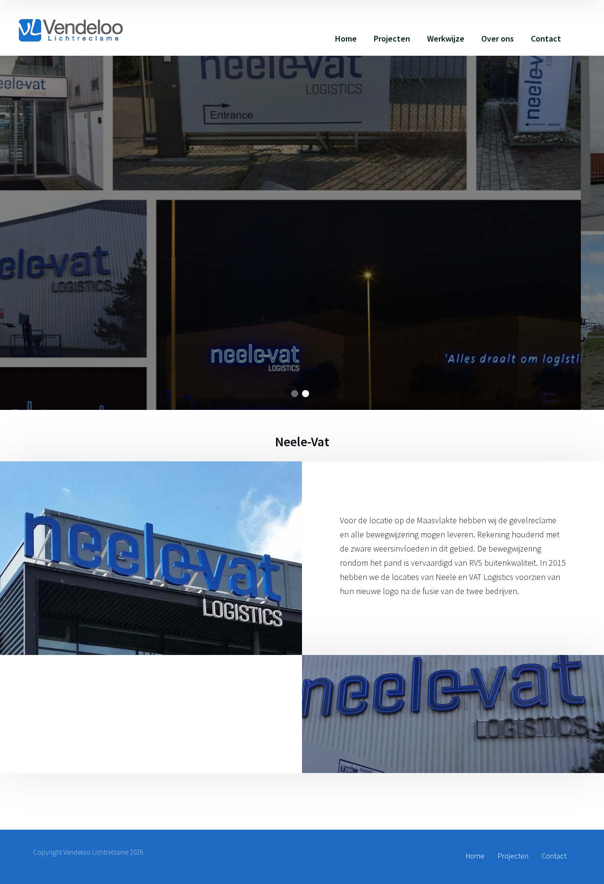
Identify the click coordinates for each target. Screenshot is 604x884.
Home (346, 38)
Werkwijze (445, 38)
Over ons (497, 38)
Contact (546, 38)
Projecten (392, 38)
